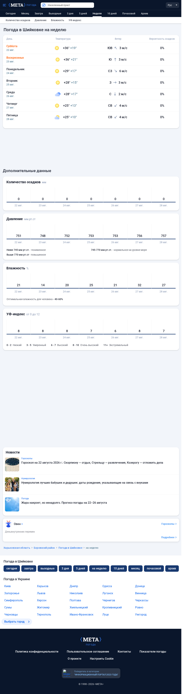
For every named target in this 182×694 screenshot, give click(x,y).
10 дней (112, 13)
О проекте (74, 658)
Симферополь (13, 600)
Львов (41, 593)
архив (144, 13)
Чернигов (108, 600)
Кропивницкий (112, 607)
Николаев (76, 593)
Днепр (74, 586)
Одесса (107, 586)
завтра (28, 568)
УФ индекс (75, 20)
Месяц (25, 13)
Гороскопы (168, 523)
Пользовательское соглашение (88, 651)
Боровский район (44, 547)
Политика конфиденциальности (36, 651)
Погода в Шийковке (70, 547)
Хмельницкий (79, 607)
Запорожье (11, 593)
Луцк (105, 614)
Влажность (57, 20)
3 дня (70, 13)
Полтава (75, 600)
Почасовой (128, 13)
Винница (140, 593)
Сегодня (11, 13)
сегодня (11, 568)
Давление (41, 20)
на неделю (99, 568)
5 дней (83, 13)
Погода (31, 5)
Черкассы (141, 600)
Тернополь (44, 614)
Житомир (43, 607)
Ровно (139, 607)
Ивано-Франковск (81, 614)
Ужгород (141, 614)
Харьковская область (17, 547)
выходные (55, 13)
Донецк (140, 586)
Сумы (8, 607)
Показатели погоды (153, 651)
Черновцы (11, 614)
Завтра (39, 13)
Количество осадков (18, 20)
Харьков (42, 586)
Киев (7, 586)
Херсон (41, 600)
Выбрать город (14, 621)
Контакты (124, 651)
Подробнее (168, 537)
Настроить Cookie (102, 658)
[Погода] (90, 639)
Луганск (107, 593)
